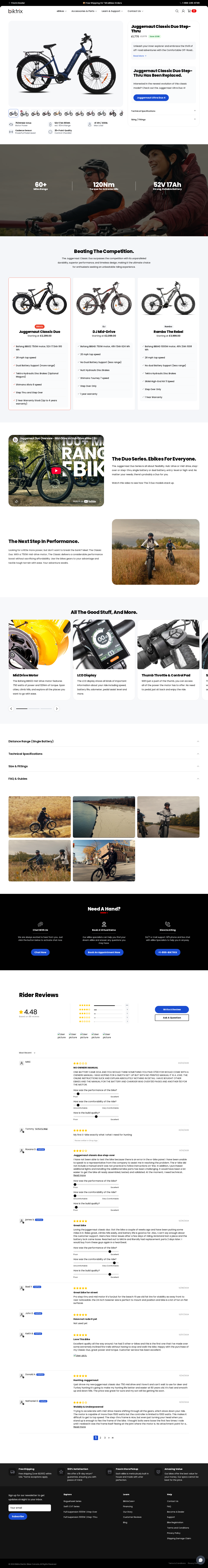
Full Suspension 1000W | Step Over (80, 1511)
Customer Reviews (132, 1517)
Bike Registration (175, 1522)
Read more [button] (79, 1175)
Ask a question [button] (172, 1017)
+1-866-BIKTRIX (167, 952)
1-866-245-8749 (191, 3)
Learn (126, 1494)
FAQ (169, 1506)
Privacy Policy (173, 1533)
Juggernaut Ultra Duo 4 (151, 97)
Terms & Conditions (177, 1563)
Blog (125, 1522)
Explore (68, 1494)
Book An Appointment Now (104, 952)
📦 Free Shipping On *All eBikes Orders (102, 3)
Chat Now (40, 952)
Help (169, 1494)
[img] (80, 1063)
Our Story (127, 1511)
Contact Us (172, 1501)
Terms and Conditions (178, 1527)
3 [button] (105, 1437)
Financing (128, 1506)
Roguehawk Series (72, 1501)
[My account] (183, 11)
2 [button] (100, 1437)
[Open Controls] (200, 1560)
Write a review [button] (172, 1009)
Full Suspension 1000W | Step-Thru (80, 1517)
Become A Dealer (175, 1511)
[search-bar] (177, 11)
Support (171, 1517)
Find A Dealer (18, 3)
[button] (12, 64)
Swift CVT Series (72, 1506)
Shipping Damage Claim (179, 1538)
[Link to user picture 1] (80, 1361)
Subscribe (18, 1516)
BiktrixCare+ (129, 1501)
